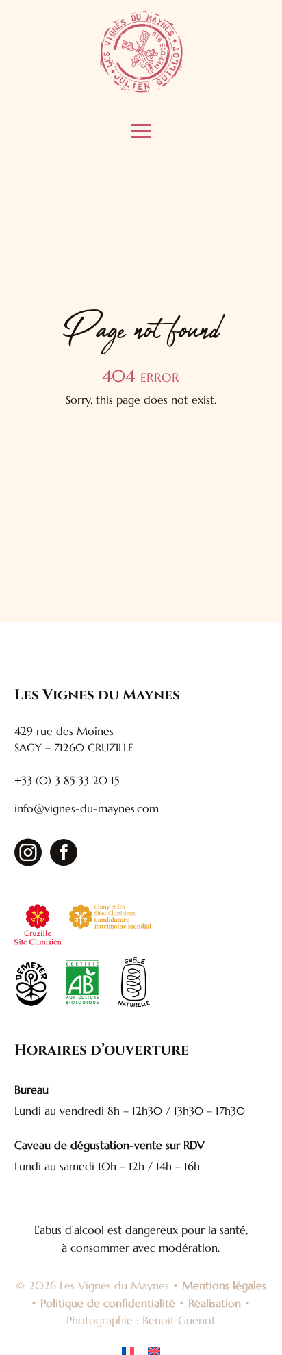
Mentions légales (224, 1285)
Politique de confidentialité (107, 1303)
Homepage (65, 447)
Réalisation (214, 1303)
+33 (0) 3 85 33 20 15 (66, 780)
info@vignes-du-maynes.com (86, 808)
